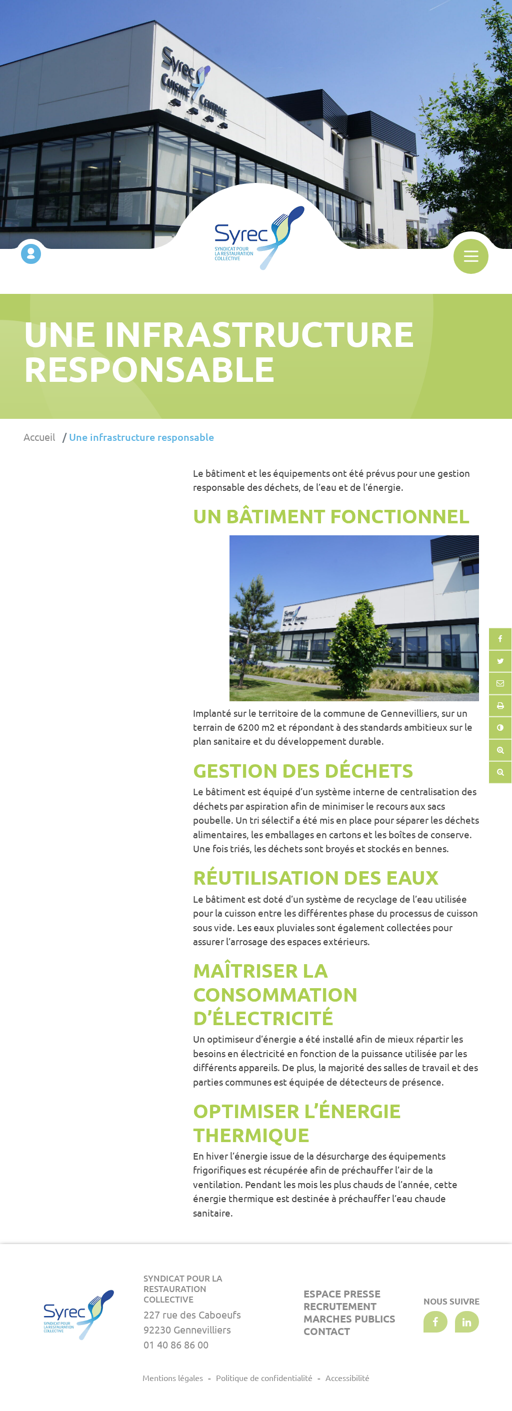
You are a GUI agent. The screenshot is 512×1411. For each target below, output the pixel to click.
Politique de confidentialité (264, 1378)
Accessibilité (348, 1378)
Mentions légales (172, 1378)
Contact (327, 1331)
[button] (500, 683)
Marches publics (350, 1319)
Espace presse (342, 1294)
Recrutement (340, 1306)
